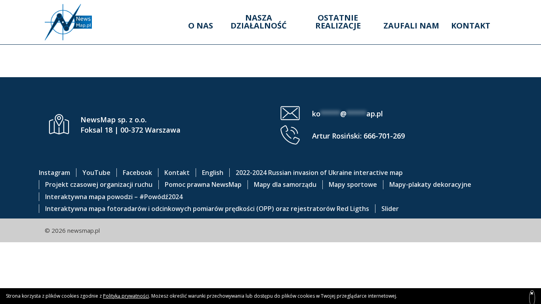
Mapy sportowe (353, 184)
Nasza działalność (258, 21)
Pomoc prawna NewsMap (203, 184)
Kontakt (470, 25)
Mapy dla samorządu (285, 184)
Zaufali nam (411, 25)
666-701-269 (384, 136)
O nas (200, 25)
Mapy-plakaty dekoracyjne (430, 184)
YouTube (96, 172)
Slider (390, 208)
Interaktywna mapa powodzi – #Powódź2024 (114, 196)
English (212, 172)
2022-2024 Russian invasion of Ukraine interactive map (319, 172)
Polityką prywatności (126, 296)
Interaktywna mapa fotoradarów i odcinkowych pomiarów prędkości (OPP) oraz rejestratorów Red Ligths (207, 208)
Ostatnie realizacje (338, 21)
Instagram (54, 172)
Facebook (137, 172)
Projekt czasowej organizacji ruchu (98, 184)
